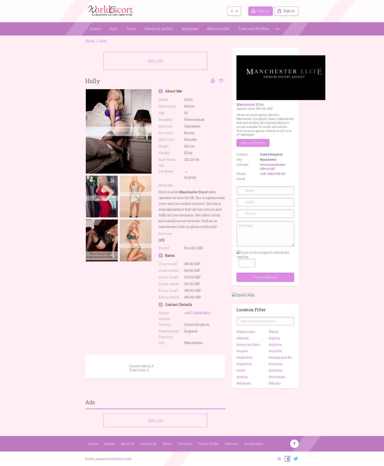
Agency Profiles (253, 143)
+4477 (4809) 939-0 (197, 313)
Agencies (190, 28)
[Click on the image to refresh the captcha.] (265, 254)
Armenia (275, 364)
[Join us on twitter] (295, 458)
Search (109, 444)
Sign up (263, 11)
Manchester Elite (250, 104)
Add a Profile (218, 28)
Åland (273, 331)
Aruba (240, 370)
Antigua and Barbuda (281, 357)
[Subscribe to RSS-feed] (278, 458)
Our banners (253, 444)
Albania (242, 338)
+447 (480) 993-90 (272, 174)
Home (95, 28)
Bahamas (243, 383)
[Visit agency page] (280, 77)
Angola (242, 351)
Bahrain (275, 383)
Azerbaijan (277, 377)
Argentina (244, 364)
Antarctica (244, 357)
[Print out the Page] (212, 80)
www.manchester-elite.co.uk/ (273, 167)
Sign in (289, 11)
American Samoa (249, 344)
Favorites (185, 444)
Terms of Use (208, 444)
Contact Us (148, 444)
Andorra (275, 344)
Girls (114, 28)
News (167, 444)
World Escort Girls (121, 459)
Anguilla (275, 351)
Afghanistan (245, 331)
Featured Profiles (253, 28)
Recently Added (159, 28)
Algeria (274, 338)
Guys (131, 28)
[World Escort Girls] (110, 10)
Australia (275, 370)
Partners (231, 444)
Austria (241, 377)
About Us (127, 444)
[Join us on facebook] (286, 458)
